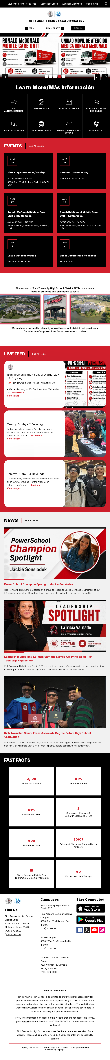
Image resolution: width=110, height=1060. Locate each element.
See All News (31, 510)
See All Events (36, 136)
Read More (18, 382)
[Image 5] (63, 76)
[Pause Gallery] (5, 77)
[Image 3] (55, 76)
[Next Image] (105, 77)
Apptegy (61, 1040)
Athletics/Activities (72, 3)
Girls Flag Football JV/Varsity (26, 162)
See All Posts (38, 344)
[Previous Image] (97, 77)
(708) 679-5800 (13, 921)
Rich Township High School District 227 (55, 897)
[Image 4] (59, 76)
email (26, 1011)
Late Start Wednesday (74, 162)
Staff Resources (49, 3)
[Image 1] (46, 76)
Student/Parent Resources (22, 3)
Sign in (78, 28)
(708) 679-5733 (13, 924)
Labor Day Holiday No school (78, 245)
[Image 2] (50, 76)
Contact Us (92, 3)
